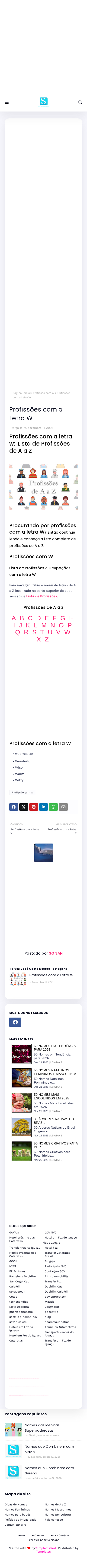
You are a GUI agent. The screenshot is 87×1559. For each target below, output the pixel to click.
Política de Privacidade (20, 1519)
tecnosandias (18, 1301)
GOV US (14, 1232)
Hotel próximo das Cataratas (22, 1239)
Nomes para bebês (18, 1514)
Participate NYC (55, 1266)
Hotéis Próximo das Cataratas (22, 1254)
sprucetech (17, 1291)
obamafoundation (57, 1322)
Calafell (14, 1286)
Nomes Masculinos (58, 1509)
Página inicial (22, 393)
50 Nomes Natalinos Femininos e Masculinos (55, 1072)
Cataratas (16, 1340)
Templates (43, 1551)
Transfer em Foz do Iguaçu (58, 1342)
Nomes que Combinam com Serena (49, 1470)
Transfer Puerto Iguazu (24, 1247)
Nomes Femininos (17, 1509)
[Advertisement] (43, 50)
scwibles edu (18, 1322)
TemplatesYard (45, 1548)
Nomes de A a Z (55, 1504)
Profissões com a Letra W (51, 975)
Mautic (50, 1301)
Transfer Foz (53, 1281)
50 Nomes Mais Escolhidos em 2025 (51, 1096)
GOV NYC (50, 1232)
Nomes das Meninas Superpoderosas (42, 1428)
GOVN (13, 1261)
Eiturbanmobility (56, 1276)
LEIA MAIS (56, 1062)
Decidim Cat (53, 1286)
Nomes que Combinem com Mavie (49, 1449)
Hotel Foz (51, 1247)
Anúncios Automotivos (60, 1327)
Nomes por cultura (58, 1514)
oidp (48, 1317)
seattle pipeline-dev (23, 1317)
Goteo (13, 1296)
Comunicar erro (15, 1524)
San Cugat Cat (19, 1281)
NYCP (12, 1266)
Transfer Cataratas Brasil (57, 1254)
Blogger (50, 1261)
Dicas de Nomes (16, 1504)
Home (21, 1535)
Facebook (38, 1535)
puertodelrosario (21, 1311)
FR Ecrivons (17, 1271)
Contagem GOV (55, 1271)
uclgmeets (52, 1306)
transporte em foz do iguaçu (59, 1333)
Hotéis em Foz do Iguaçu (21, 1328)
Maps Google (51, 1242)
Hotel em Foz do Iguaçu (61, 1237)
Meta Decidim (19, 1306)
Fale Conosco (60, 1535)
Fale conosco (54, 1519)
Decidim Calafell (56, 1291)
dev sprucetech (56, 1296)
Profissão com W (44, 393)
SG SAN (55, 953)
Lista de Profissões (41, 596)
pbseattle (51, 1311)
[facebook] (15, 1022)
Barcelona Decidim (22, 1276)
